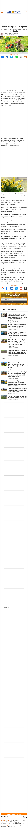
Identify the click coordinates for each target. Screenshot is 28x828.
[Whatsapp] (16, 57)
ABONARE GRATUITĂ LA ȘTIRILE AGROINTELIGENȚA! (14, 295)
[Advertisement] (14, 5)
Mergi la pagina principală (14, 814)
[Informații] (26, 12)
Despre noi (4, 817)
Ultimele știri (5, 358)
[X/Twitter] (16, 288)
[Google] (2, 288)
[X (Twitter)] (11, 57)
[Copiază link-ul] (25, 57)
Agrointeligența (5, 820)
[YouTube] (21, 288)
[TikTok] (25, 288)
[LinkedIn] (7, 57)
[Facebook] (2, 57)
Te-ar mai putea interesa (8, 310)
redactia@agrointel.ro (7, 825)
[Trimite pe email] (21, 57)
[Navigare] (2, 12)
